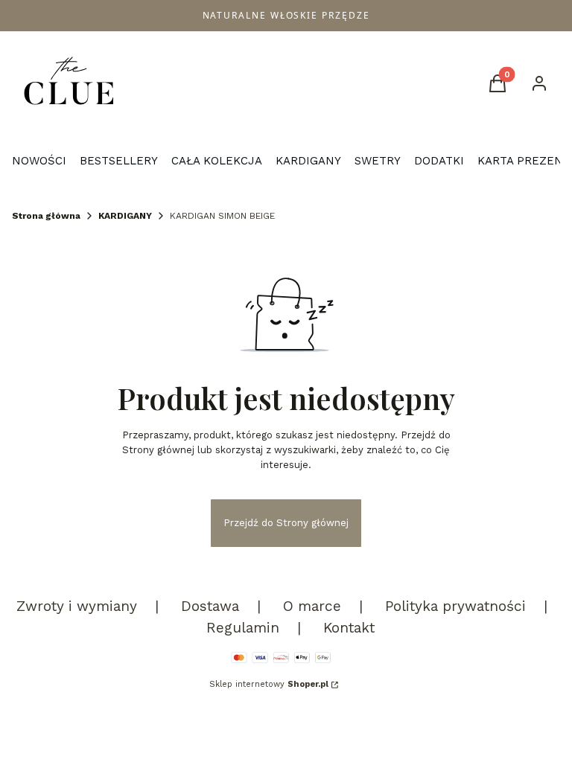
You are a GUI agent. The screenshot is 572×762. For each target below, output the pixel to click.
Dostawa (210, 606)
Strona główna (46, 216)
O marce (312, 606)
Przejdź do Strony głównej (286, 522)
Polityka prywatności (455, 606)
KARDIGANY (125, 216)
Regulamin (242, 627)
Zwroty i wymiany (76, 606)
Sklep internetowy (268, 684)
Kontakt (349, 627)
